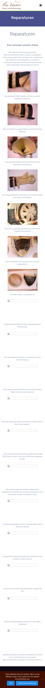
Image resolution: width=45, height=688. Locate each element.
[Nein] (42, 679)
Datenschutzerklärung (27, 683)
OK (11, 683)
